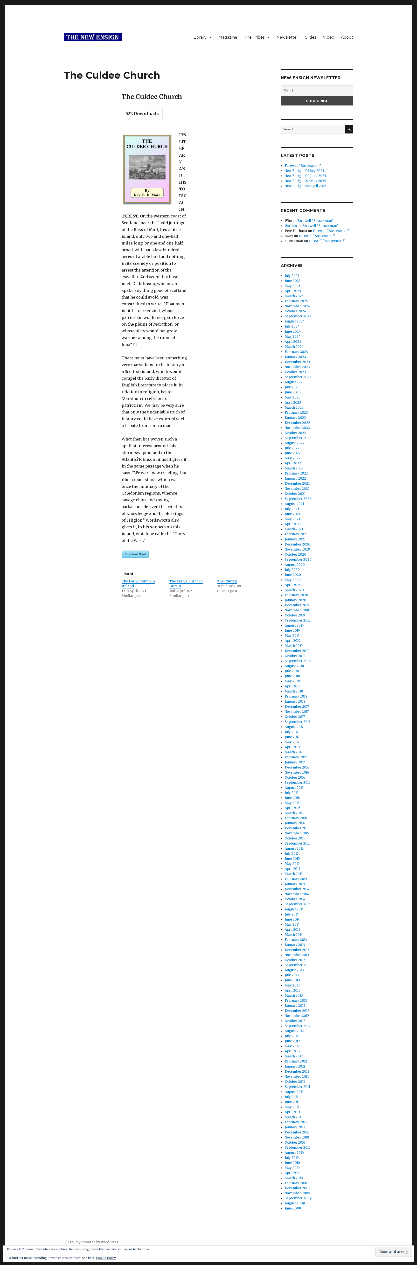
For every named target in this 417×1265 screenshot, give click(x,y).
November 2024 (297, 306)
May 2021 (292, 519)
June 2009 (293, 1208)
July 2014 (292, 914)
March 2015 (294, 874)
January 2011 (295, 1127)
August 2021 (294, 504)
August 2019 (294, 625)
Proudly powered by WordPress (93, 1242)
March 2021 (294, 529)
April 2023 (293, 402)
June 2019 (292, 631)
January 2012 (295, 1066)
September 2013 (298, 965)
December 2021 (297, 484)
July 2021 (292, 509)
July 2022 (292, 448)
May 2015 (292, 864)
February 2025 (296, 301)
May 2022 (292, 458)
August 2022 (295, 443)
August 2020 (295, 565)
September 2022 (298, 438)
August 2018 (294, 666)
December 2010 (297, 1132)
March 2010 (294, 1178)
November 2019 (297, 610)
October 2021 (295, 494)
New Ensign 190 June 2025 (305, 176)
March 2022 (294, 468)
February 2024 (296, 352)
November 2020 (297, 549)
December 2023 (297, 362)
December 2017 (297, 707)
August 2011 (294, 1092)
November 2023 (297, 367)
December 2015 (297, 828)
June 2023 (293, 392)
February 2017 (296, 757)
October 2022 (295, 433)
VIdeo (328, 37)
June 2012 (292, 1041)
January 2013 (295, 1006)
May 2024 (293, 337)
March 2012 (294, 1056)
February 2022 (296, 473)
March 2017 (293, 752)
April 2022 (293, 463)
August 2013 (294, 970)
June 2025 (292, 281)
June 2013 (292, 980)
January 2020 (295, 600)
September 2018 (298, 661)
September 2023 (298, 377)
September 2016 (297, 783)
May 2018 (292, 681)
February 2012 (296, 1061)
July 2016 (292, 793)
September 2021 (298, 499)
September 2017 (297, 722)
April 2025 (293, 291)
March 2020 (294, 590)
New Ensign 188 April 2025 (306, 186)
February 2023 (296, 413)
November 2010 (297, 1137)
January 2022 (295, 478)
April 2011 (292, 1112)
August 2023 (295, 382)
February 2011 (296, 1122)
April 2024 (293, 342)
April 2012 (292, 1051)
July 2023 (292, 387)
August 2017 (294, 727)
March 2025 (294, 296)
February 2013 (296, 1001)
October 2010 (295, 1142)
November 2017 (297, 712)
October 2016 (295, 778)
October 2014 (295, 899)
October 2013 (295, 960)
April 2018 (292, 686)
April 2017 (292, 747)
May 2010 (292, 1168)
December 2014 (297, 889)
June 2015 (292, 859)
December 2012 (297, 1011)
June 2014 (292, 919)
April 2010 (292, 1173)
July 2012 (292, 1036)
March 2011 (293, 1117)
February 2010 (296, 1183)
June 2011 (292, 1102)
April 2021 (293, 524)
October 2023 (295, 372)
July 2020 (292, 570)
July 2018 (292, 671)
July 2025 (292, 276)
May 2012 (292, 1046)
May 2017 (292, 742)
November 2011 (297, 1077)
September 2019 (297, 620)
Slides (310, 37)
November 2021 (297, 489)
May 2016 (292, 803)
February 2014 (296, 940)
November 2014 (297, 894)
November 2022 (297, 428)
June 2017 (292, 737)
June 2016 (292, 798)
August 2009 (295, 1203)
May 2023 (292, 397)
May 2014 (292, 925)
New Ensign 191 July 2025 (304, 171)
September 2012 (298, 1026)
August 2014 (294, 909)
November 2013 (297, 955)
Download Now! (135, 554)
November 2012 (297, 1016)
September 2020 (298, 560)
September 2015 (297, 843)
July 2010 (292, 1158)
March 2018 (294, 691)
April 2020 (293, 585)
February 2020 (296, 595)
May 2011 (292, 1107)
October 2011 (295, 1082)
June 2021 (292, 514)
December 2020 (297, 544)
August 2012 (294, 1031)
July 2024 (292, 326)
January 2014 (295, 945)
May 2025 (292, 286)
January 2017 (295, 762)
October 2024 (295, 311)
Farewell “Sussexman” (303, 166)
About (347, 37)
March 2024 (294, 347)
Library (200, 37)
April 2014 (292, 930)
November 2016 (297, 772)
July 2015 (292, 854)
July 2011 (291, 1097)
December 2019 (297, 605)
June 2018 (292, 676)
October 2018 (295, 656)
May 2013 (292, 985)
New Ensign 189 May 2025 (305, 181)
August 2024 (295, 321)
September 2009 (298, 1198)
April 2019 (292, 641)
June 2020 (293, 575)
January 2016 (295, 823)
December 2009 (297, 1188)
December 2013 (297, 950)
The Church (227, 581)
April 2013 (292, 990)
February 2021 (296, 534)
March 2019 (294, 646)
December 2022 (297, 423)
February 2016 (296, 818)
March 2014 (294, 935)
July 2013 (292, 975)
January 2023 (295, 418)
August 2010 (294, 1153)
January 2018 (295, 701)
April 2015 (292, 869)
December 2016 (297, 767)
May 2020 (293, 580)
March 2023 (294, 407)
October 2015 (295, 838)
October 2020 (295, 554)
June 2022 (293, 453)
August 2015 (294, 848)
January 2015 (295, 884)
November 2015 (297, 833)
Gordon (291, 226)
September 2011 (297, 1087)
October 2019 (295, 615)
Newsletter (287, 37)
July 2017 (291, 732)
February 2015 (296, 879)
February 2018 (296, 696)
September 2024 (298, 316)
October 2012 (295, 1021)
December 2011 (297, 1071)
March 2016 (294, 813)
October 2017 (295, 717)
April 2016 (292, 808)
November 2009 (297, 1193)
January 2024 (295, 357)
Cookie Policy (106, 1258)
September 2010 (298, 1148)
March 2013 (294, 995)
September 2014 (298, 904)
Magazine (228, 37)
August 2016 (294, 788)
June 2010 (292, 1163)
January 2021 (295, 539)
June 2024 (293, 331)
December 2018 (297, 651)
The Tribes (254, 37)
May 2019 (292, 636)
